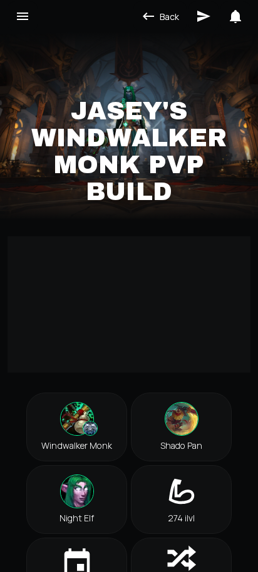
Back (169, 17)
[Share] (203, 16)
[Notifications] (235, 16)
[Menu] (23, 16)
